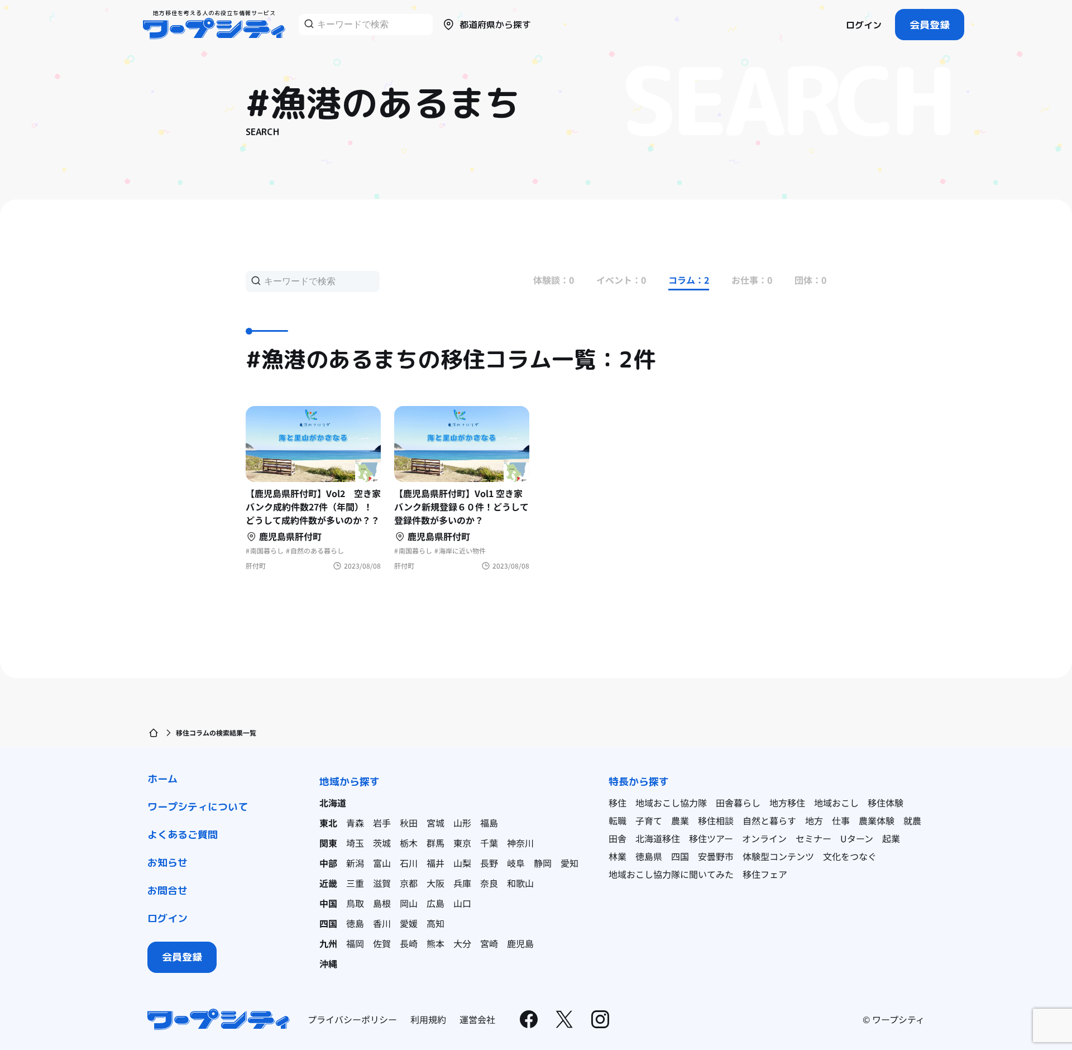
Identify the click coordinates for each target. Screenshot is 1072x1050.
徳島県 (648, 856)
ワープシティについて (197, 807)
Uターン (856, 838)
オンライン (764, 838)
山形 (462, 822)
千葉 (489, 842)
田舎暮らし (738, 802)
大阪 (435, 883)
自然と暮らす (769, 820)
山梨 (462, 863)
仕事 (841, 820)
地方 (814, 820)
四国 (328, 923)
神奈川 (520, 842)
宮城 (435, 822)
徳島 (355, 923)
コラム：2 (688, 280)
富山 (382, 863)
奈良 (489, 883)
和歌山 (520, 883)
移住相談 (716, 820)
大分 (462, 943)
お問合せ (167, 891)
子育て (648, 820)
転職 (617, 820)
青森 (355, 822)
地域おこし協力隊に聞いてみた (671, 874)
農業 (680, 820)
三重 (355, 883)
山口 (462, 903)
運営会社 (477, 1019)
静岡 (543, 863)
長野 (489, 863)
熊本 (435, 943)
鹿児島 (520, 943)
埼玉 (355, 842)
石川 (409, 863)
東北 (328, 822)
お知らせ (167, 863)
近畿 (328, 883)
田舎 (617, 838)
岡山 (409, 903)
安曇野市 (716, 856)
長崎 (409, 943)
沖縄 (328, 963)
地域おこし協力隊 (671, 802)
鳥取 (355, 903)
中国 (328, 903)
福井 (435, 863)
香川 (382, 923)
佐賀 (382, 943)
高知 (435, 923)
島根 (382, 903)
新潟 (355, 863)
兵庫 (462, 883)
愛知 (569, 863)
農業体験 (876, 820)
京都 (409, 883)
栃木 (409, 842)
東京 (462, 842)
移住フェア (765, 874)
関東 (328, 842)
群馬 (435, 842)
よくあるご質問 (182, 835)
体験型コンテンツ (778, 856)
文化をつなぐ (850, 856)
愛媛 (409, 923)
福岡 (355, 943)
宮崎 (489, 943)
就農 (912, 820)
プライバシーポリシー (352, 1019)
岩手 (382, 822)
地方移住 (787, 802)
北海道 (332, 802)
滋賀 (382, 883)
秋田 (409, 822)
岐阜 (516, 863)
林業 (617, 856)
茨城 (382, 842)
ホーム (162, 779)
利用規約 (428, 1019)
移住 (617, 802)
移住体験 (885, 802)
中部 (328, 863)
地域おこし (836, 802)
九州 (328, 943)
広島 (435, 903)
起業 (891, 838)
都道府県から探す (495, 24)
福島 (489, 822)
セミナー (813, 838)
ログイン (864, 25)
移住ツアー (711, 838)
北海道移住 (657, 838)
